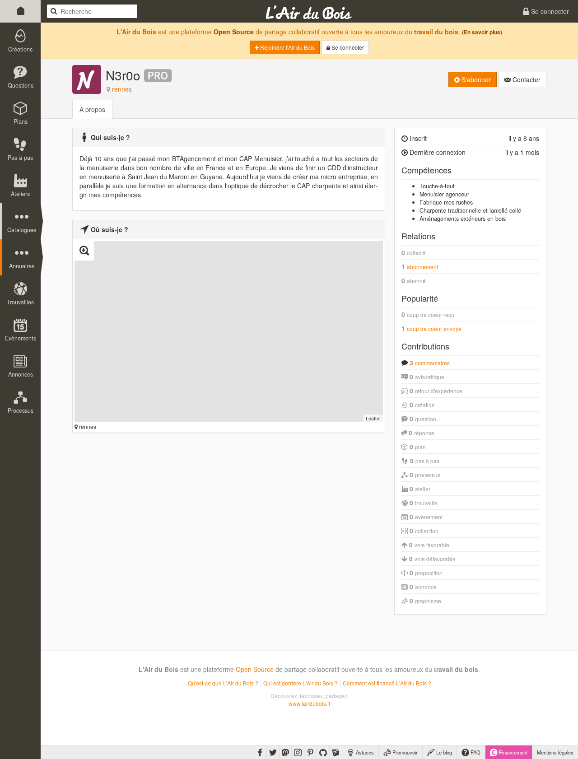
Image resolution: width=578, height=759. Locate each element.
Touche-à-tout (437, 186)
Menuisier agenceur (444, 194)
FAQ (474, 752)
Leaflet (373, 418)
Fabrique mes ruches (446, 202)
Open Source (234, 31)
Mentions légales (555, 752)
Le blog (443, 752)
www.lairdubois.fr (310, 703)
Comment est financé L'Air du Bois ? (387, 683)
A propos (92, 109)
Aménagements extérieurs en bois (463, 218)
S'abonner (475, 79)
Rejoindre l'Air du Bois (287, 47)
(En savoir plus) (482, 32)
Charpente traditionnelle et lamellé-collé (470, 210)
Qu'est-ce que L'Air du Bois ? (223, 683)
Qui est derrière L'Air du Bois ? (300, 683)
